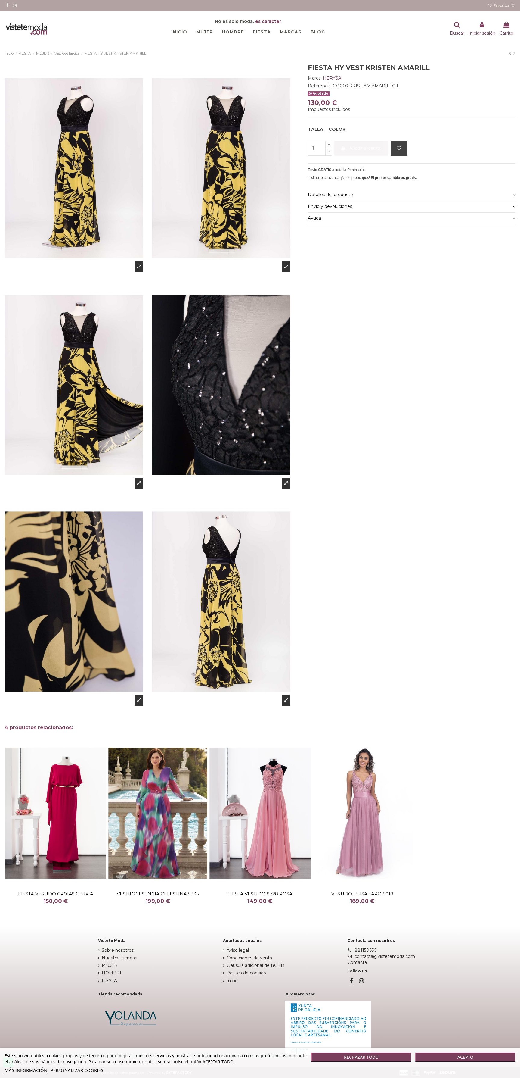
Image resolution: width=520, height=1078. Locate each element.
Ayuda (314, 218)
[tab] (411, 195)
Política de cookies (246, 973)
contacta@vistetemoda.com (384, 956)
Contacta (357, 962)
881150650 (365, 950)
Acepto (465, 1057)
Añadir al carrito (365, 148)
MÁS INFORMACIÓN (26, 1070)
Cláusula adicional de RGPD (255, 965)
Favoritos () (504, 5)
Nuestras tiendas (119, 958)
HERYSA (332, 78)
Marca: (315, 78)
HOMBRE (112, 973)
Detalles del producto (330, 194)
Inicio (232, 980)
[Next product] (514, 53)
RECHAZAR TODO (361, 1057)
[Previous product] (511, 53)
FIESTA (109, 980)
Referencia (319, 86)
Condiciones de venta (249, 958)
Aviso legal (238, 950)
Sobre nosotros (118, 950)
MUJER (110, 965)
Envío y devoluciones (330, 206)
